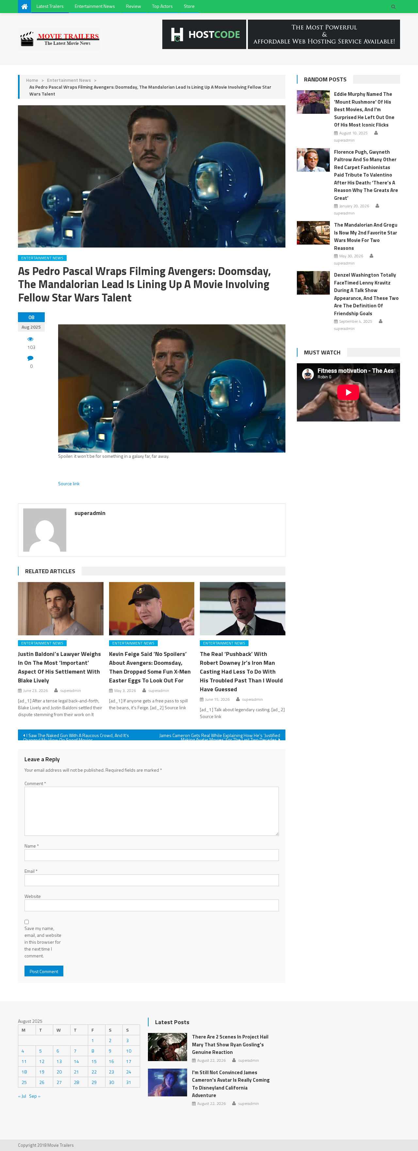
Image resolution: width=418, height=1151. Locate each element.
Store (189, 6)
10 (128, 1050)
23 (111, 1071)
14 (76, 1061)
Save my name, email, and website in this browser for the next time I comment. (42, 942)
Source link (69, 483)
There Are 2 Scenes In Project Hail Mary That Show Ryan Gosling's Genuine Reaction (230, 1044)
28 (76, 1082)
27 (59, 1082)
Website (32, 896)
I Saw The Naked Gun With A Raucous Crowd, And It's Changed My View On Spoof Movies (76, 736)
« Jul (22, 1095)
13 (59, 1061)
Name (31, 845)
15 (94, 1061)
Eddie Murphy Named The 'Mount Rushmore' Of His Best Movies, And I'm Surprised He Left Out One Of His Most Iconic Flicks (364, 109)
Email (31, 871)
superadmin (89, 512)
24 (128, 1071)
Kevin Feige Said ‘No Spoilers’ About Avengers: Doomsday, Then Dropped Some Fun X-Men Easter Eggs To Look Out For (150, 667)
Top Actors (162, 6)
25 (24, 1082)
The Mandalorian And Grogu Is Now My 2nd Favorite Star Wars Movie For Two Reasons (365, 236)
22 (94, 1071)
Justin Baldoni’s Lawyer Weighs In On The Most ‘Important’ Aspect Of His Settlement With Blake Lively (59, 667)
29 (94, 1082)
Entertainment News (95, 6)
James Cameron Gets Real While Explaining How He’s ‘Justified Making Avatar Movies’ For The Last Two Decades (219, 736)
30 (111, 1082)
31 (128, 1082)
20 (59, 1071)
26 (41, 1082)
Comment (35, 783)
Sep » (34, 1095)
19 (41, 1071)
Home (32, 80)
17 (128, 1061)
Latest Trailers (50, 6)
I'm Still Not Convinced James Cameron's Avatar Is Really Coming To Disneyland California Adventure (231, 1084)
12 (41, 1061)
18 (24, 1071)
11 (24, 1061)
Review (133, 6)
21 (76, 1071)
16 (111, 1061)
